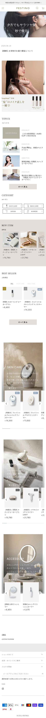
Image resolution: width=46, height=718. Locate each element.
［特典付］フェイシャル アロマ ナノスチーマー (31, 415)
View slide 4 (26, 109)
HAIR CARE (20, 283)
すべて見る (23, 187)
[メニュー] (3, 8)
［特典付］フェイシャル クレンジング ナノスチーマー (33, 304)
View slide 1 (6, 109)
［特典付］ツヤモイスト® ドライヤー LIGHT (28, 252)
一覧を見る (11, 388)
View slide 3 (19, 109)
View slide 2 (13, 109)
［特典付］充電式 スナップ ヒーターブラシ (10, 252)
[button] (37, 8)
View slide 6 (40, 109)
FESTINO (25, 716)
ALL (12, 283)
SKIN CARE (31, 283)
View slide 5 (33, 109)
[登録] (43, 673)
